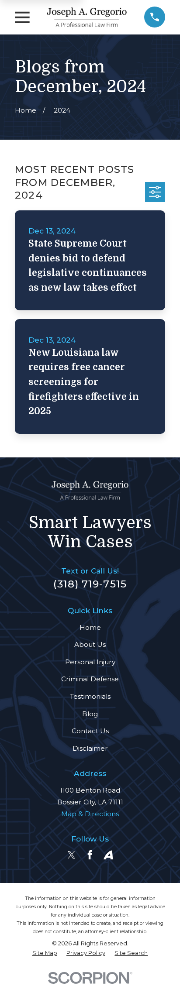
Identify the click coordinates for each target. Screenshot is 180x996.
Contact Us (90, 731)
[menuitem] (44, 953)
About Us (90, 644)
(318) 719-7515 (90, 584)
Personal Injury (90, 662)
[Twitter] (71, 854)
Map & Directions (90, 814)
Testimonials (90, 696)
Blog (90, 714)
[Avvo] (108, 854)
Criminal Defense (90, 679)
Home (90, 627)
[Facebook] (89, 854)
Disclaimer (90, 748)
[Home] (87, 17)
